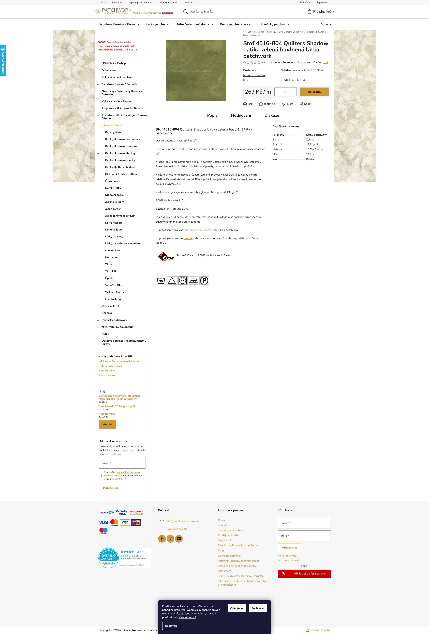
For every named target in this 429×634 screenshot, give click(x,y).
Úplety (109, 278)
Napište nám (225, 540)
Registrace (322, 2)
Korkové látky (113, 230)
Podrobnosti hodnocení (296, 62)
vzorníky (189, 238)
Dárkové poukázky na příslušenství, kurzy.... (124, 342)
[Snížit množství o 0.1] (277, 92)
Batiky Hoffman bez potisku (122, 139)
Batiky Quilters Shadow (120, 167)
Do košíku (314, 92)
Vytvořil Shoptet (321, 630)
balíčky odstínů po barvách (201, 230)
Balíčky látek (113, 132)
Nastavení (171, 626)
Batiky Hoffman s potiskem (122, 146)
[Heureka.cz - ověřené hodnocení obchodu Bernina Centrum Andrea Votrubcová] (125, 558)
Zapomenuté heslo (289, 560)
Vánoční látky (113, 285)
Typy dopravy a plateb (140, 2)
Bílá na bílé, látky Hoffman (121, 174)
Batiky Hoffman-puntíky (120, 160)
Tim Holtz (111, 271)
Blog (221, 550)
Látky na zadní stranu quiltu (122, 243)
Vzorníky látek (111, 306)
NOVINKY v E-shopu (114, 63)
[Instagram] (170, 539)
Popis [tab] (212, 115)
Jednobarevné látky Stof (120, 216)
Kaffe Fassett (113, 223)
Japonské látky (114, 202)
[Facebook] (162, 539)
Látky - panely (114, 236)
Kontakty (117, 2)
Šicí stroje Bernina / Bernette (119, 84)
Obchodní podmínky (230, 556)
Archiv (107, 424)
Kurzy (105, 334)
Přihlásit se (110, 488)
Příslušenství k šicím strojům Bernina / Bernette (124, 116)
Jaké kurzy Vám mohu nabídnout (119, 361)
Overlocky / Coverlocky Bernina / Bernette (122, 92)
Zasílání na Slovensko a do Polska (238, 545)
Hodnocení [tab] (241, 115)
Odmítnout (237, 608)
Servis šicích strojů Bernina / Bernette (241, 576)
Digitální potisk (114, 195)
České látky (112, 181)
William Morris (114, 292)
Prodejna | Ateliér (168, 2)
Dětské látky (113, 188)
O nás (101, 2)
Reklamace (224, 571)
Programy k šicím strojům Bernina (123, 108)
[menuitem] (119, 24)
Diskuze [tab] (271, 115)
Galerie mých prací (110, 366)
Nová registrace (287, 556)
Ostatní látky (113, 299)
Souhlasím (258, 608)
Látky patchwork (112, 125)
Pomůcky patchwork (114, 320)
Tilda (108, 264)
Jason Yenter (113, 209)
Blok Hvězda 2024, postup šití (117, 406)
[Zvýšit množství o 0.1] (294, 92)
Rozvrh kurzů (107, 375)
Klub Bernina (107, 370)
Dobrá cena (109, 70)
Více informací (187, 617)
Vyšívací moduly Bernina (117, 101)
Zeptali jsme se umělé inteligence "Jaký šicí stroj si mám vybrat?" (120, 397)
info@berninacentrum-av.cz (183, 521)
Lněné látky (112, 250)
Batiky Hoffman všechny (120, 153)
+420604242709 (177, 529)
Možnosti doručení (254, 75)
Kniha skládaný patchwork (118, 77)
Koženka (107, 313)
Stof (325, 62)
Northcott (111, 257)
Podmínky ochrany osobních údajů (238, 561)
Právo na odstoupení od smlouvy (237, 566)
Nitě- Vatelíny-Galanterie (117, 327)
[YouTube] (179, 539)
